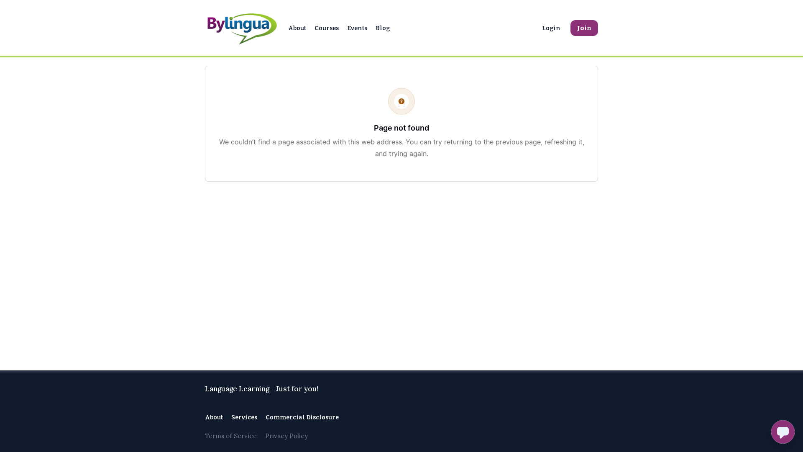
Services (244, 417)
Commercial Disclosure (302, 417)
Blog (383, 28)
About (297, 28)
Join (584, 28)
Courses (327, 28)
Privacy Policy (286, 436)
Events (357, 28)
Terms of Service (231, 436)
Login (551, 28)
